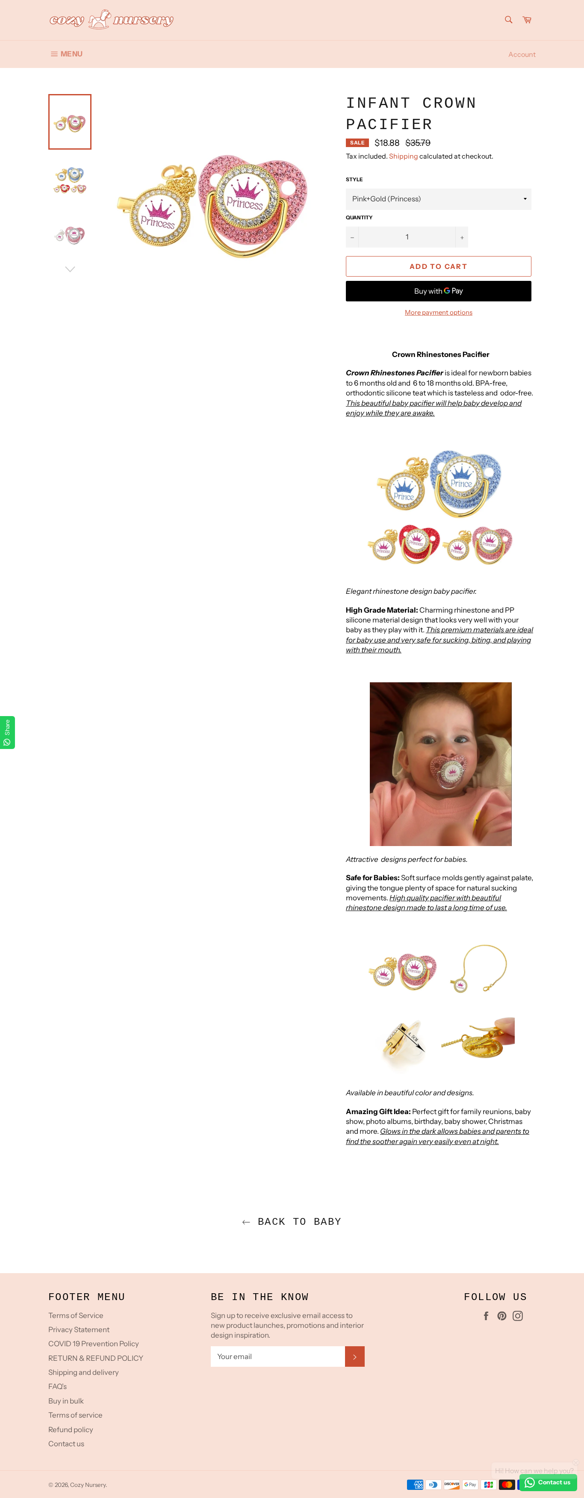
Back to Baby (296, 1222)
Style (354, 179)
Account (522, 54)
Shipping (403, 156)
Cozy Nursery (88, 1484)
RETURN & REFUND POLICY (95, 1358)
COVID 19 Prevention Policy (93, 1343)
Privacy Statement (78, 1329)
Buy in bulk (66, 1401)
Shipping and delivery (83, 1372)
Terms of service (75, 1415)
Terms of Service (75, 1315)
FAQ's (57, 1386)
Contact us (66, 1443)
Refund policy (70, 1429)
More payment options (438, 312)
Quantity (359, 217)
